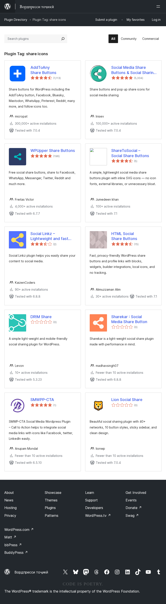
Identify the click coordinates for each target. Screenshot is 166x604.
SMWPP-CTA (42, 399)
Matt (10, 537)
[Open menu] (159, 6)
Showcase (53, 492)
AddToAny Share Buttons (43, 70)
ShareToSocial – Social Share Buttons (130, 153)
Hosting (10, 508)
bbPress (13, 545)
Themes (51, 500)
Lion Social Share (126, 399)
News (8, 500)
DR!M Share (41, 316)
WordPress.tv (98, 515)
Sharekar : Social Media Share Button (129, 319)
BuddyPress (16, 552)
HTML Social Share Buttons (124, 236)
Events (131, 500)
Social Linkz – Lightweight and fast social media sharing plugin (49, 236)
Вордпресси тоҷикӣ (31, 572)
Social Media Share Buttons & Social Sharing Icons (133, 70)
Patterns (51, 515)
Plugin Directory (15, 19)
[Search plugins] (63, 38)
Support (91, 500)
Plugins (50, 508)
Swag (132, 515)
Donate (134, 508)
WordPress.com (19, 529)
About (9, 492)
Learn (89, 492)
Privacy (10, 515)
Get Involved (136, 492)
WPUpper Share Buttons (52, 150)
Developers (94, 508)
